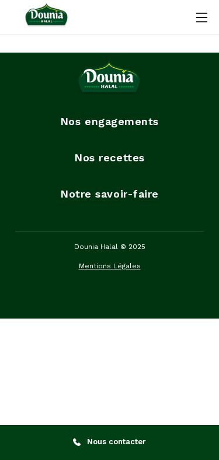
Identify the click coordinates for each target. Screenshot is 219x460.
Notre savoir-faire (109, 194)
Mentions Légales (110, 266)
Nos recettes (109, 157)
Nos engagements (109, 121)
